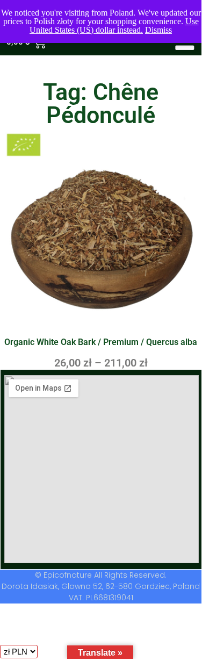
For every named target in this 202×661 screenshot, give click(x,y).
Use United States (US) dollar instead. (114, 25)
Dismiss (158, 29)
